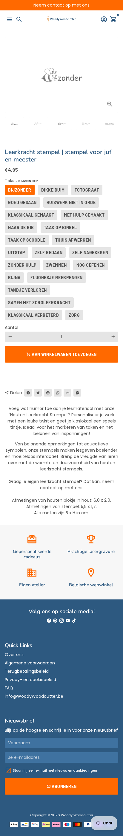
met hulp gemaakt (84, 214)
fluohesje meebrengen (56, 277)
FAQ (9, 688)
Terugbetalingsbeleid (27, 671)
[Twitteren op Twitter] (38, 393)
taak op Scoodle (26, 240)
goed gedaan (22, 202)
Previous (10, 75)
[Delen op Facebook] (28, 393)
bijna (14, 277)
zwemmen (56, 265)
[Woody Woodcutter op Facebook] (49, 621)
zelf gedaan (49, 252)
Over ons (14, 655)
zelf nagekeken (90, 252)
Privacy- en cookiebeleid (30, 680)
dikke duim (53, 189)
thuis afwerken (73, 240)
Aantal (11, 327)
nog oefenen (90, 265)
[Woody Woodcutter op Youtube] (68, 621)
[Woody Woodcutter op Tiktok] (74, 621)
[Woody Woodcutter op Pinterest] (55, 621)
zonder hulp (22, 265)
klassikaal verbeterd (33, 315)
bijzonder (19, 189)
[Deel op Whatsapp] (57, 393)
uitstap (16, 252)
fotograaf (87, 189)
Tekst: (21, 181)
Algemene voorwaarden (30, 663)
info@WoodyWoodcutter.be (34, 696)
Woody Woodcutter (77, 815)
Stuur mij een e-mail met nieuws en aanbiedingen (55, 770)
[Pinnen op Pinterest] (48, 393)
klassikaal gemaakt (31, 214)
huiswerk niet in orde (71, 202)
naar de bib (21, 227)
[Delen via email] (67, 393)
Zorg (74, 315)
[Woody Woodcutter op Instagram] (61, 621)
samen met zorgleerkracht (39, 302)
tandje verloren (27, 290)
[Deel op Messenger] (77, 393)
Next (113, 75)
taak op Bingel (60, 227)
